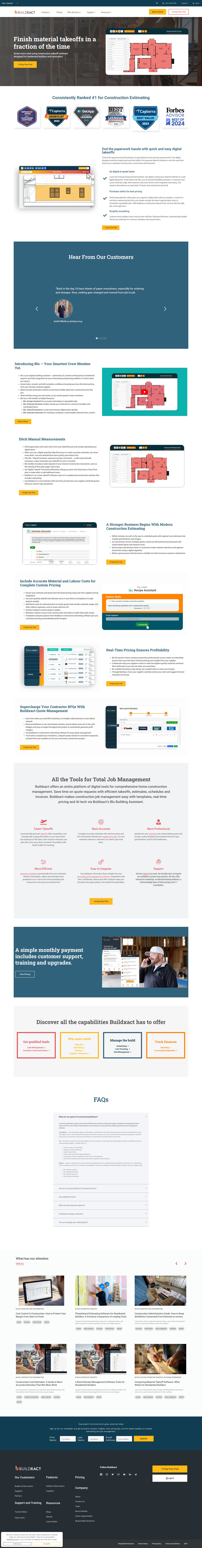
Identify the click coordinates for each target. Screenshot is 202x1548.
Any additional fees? (67, 1197)
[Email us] (118, 1474)
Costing (19, 1322)
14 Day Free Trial (179, 12)
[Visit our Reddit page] (136, 1474)
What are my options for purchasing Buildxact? (78, 1117)
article (138, 1377)
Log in (197, 3)
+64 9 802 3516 (170, 3)
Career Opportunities (84, 1516)
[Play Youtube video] (144, 392)
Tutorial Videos (21, 1512)
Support (184, 3)
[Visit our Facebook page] (101, 1474)
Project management (161, 1328)
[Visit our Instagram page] (107, 1474)
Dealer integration (88, 1328)
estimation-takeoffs (89, 1309)
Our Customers (25, 1477)
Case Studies (51, 1521)
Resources (105, 12)
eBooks (49, 1517)
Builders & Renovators (24, 1486)
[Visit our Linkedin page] (130, 1474)
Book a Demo (157, 12)
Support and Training (28, 1503)
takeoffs (44, 834)
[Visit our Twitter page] (113, 1474)
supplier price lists (109, 836)
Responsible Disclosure (85, 1521)
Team (77, 1506)
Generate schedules (28, 874)
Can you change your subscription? (73, 1222)
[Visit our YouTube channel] (124, 1474)
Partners (18, 1496)
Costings (78, 1328)
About (77, 1497)
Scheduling (173, 1328)
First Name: (54, 1438)
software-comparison (172, 1377)
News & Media (81, 1511)
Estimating (27, 1322)
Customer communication (31, 1397)
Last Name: (82, 1438)
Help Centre (20, 1518)
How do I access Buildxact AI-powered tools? (77, 1188)
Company (81, 1488)
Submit (143, 1438)
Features (45, 12)
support (145, 874)
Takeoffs (46, 1322)
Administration (149, 1328)
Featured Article (37, 1322)
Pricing (59, 12)
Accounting (139, 1328)
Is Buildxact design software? (71, 1214)
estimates (153, 834)
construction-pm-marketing (32, 1309)
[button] (37, 309)
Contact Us (79, 1501)
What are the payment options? (72, 1205)
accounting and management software (93, 876)
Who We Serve (73, 12)
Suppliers (19, 1491)
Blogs (18, 1309)
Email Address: (110, 1438)
